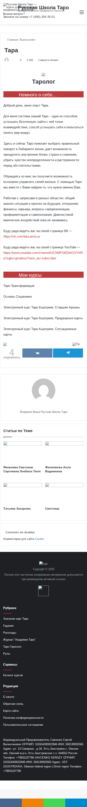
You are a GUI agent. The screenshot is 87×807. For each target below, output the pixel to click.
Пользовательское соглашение (23, 724)
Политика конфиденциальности (23, 717)
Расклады (9, 632)
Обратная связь (13, 703)
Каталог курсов (13, 675)
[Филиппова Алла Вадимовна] (64, 452)
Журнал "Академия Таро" (19, 639)
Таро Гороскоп (12, 646)
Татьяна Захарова (17, 508)
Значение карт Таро (15, 618)
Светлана (52, 508)
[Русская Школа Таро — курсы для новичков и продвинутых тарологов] (20, 7)
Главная (12, 39)
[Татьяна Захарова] (22, 494)
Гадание (8, 625)
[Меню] (82, 14)
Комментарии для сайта (23, 538)
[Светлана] (64, 494)
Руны (6, 653)
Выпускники (27, 39)
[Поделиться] (37, 353)
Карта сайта (11, 710)
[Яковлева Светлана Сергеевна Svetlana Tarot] (22, 452)
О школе (8, 696)
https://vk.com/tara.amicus (21, 236)
